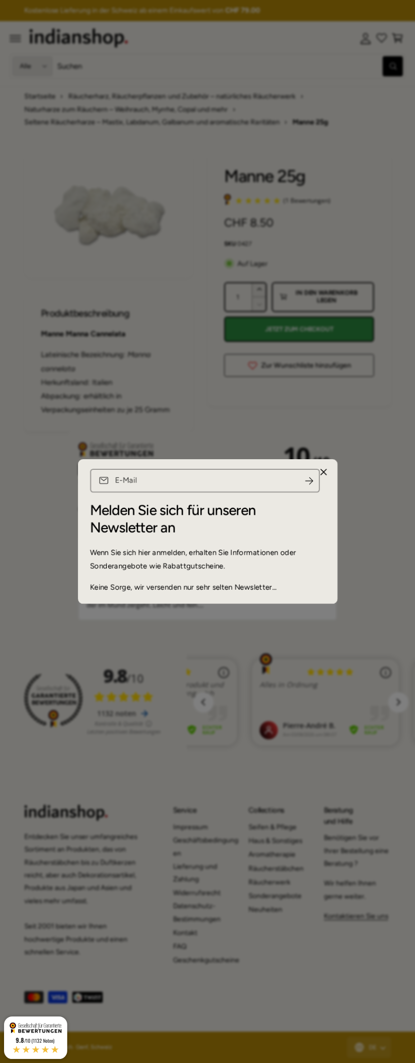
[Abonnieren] (309, 481)
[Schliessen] (323, 472)
